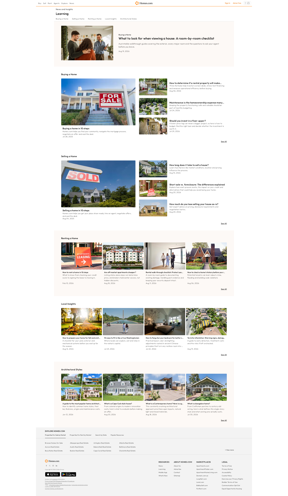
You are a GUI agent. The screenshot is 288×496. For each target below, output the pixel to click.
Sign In (227, 3)
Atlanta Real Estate (126, 443)
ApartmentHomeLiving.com (206, 472)
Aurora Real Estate (52, 447)
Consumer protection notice (80, 485)
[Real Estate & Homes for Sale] (144, 3)
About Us (177, 466)
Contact (177, 472)
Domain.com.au (202, 476)
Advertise (237, 3)
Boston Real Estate (77, 451)
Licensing (55, 479)
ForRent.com (201, 489)
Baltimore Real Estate (127, 447)
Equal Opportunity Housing (232, 489)
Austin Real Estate (77, 447)
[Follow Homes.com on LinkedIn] (56, 465)
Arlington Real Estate (102, 443)
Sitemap (177, 476)
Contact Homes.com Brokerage (54, 488)
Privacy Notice (227, 469)
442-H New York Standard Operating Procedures (60, 481)
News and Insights (64, 9)
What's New (163, 476)
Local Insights (111, 19)
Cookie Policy (227, 476)
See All (224, 141)
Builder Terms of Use (229, 482)
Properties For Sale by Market (55, 435)
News (72, 3)
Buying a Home (62, 19)
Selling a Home (78, 19)
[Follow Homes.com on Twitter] (49, 465)
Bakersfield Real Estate (102, 447)
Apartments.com (202, 466)
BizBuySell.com (202, 485)
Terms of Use (227, 466)
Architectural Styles (128, 19)
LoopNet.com (201, 479)
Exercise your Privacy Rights (232, 479)
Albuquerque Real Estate (79, 443)
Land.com (200, 482)
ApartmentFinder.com (204, 469)
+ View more (229, 450)
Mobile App (163, 472)
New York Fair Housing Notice (53, 483)
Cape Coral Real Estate (102, 451)
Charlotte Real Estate (127, 451)
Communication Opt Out (231, 485)
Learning (162, 469)
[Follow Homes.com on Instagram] (53, 465)
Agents (57, 3)
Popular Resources (117, 435)
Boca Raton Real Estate (54, 451)
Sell (44, 3)
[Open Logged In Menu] (247, 3)
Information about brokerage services (60, 485)
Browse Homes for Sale (54, 443)
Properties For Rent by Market (80, 435)
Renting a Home (94, 19)
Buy (39, 3)
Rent (50, 3)
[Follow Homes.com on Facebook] (46, 465)
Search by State (101, 435)
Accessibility (226, 472)
